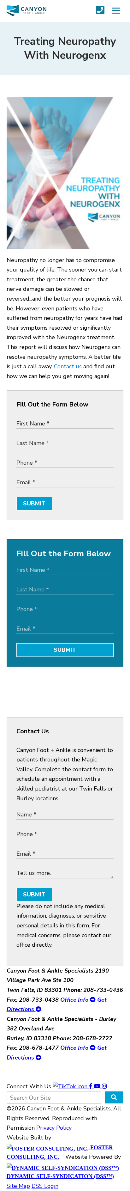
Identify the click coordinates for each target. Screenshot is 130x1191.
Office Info (75, 1000)
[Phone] (100, 10)
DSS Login (45, 1186)
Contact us (68, 366)
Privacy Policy (54, 1128)
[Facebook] (91, 1086)
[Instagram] (104, 1086)
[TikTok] (71, 1086)
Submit (34, 503)
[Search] (114, 1097)
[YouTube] (98, 1086)
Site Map (18, 1186)
